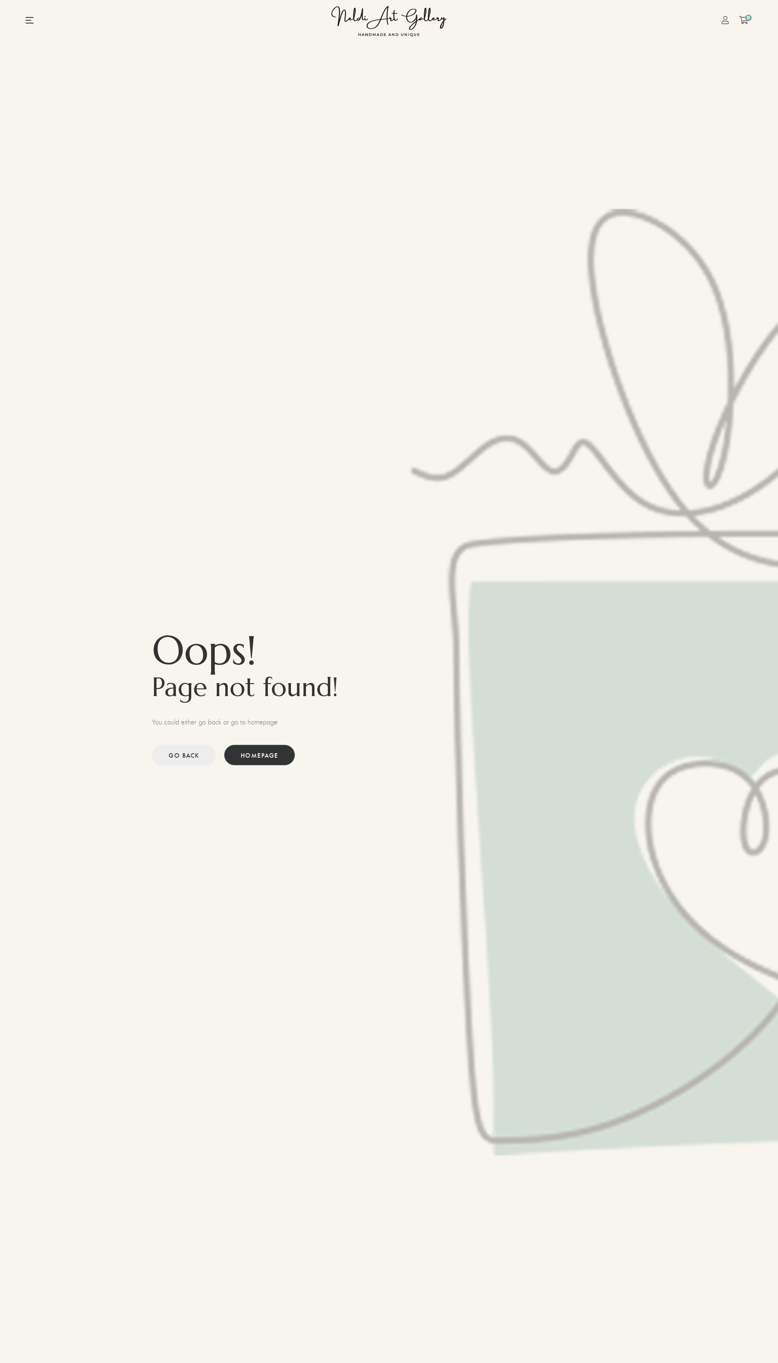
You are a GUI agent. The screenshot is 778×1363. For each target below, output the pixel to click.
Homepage (259, 755)
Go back (184, 755)
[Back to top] (756, 1341)
